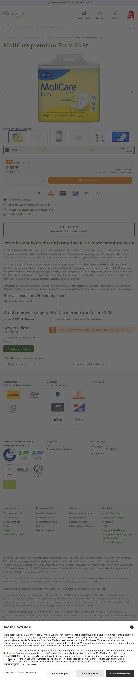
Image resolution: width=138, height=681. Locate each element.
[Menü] (17, 651)
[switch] (11, 660)
